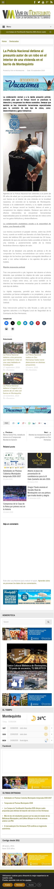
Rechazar (19, 885)
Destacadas (14, 41)
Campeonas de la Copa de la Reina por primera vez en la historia (14, 506)
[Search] (48, 621)
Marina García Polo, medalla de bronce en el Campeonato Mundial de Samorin (14, 436)
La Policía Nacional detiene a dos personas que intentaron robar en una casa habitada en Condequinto (12, 360)
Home (4, 41)
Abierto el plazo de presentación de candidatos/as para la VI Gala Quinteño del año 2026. (39, 475)
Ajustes (31, 885)
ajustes (28, 880)
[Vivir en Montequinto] (27, 14)
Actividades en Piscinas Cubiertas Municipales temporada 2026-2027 (12, 474)
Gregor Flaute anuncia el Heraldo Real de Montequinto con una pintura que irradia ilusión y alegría (39, 491)
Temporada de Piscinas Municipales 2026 (18, 803)
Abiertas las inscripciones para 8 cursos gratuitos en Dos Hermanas (40, 436)
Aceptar (7, 885)
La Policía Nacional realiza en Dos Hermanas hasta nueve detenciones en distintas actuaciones (35, 360)
